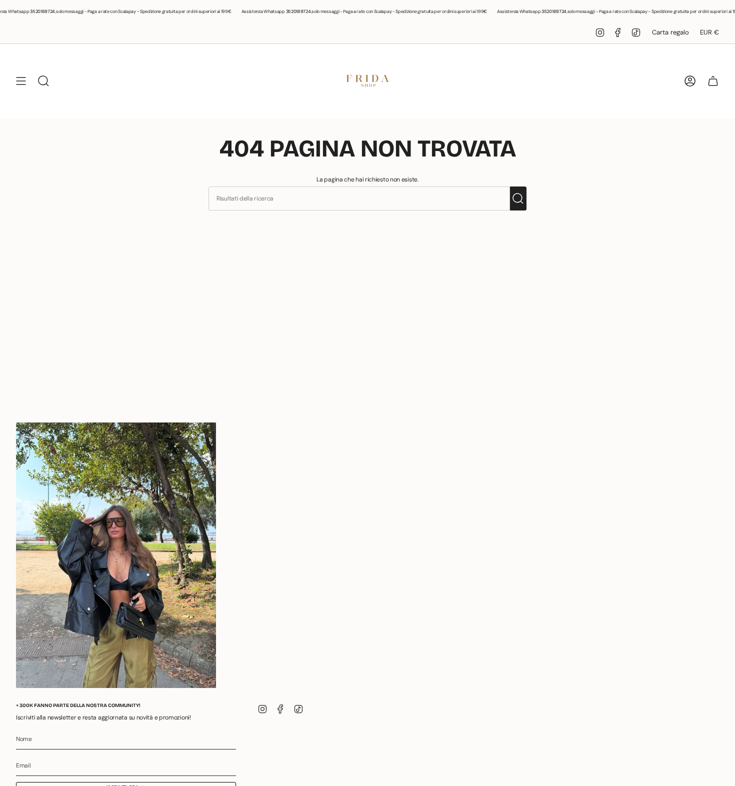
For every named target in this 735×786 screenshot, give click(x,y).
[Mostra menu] (21, 81)
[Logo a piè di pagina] (116, 555)
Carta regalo (670, 32)
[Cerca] (518, 198)
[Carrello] (713, 81)
